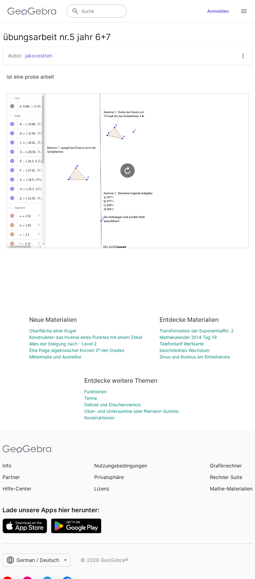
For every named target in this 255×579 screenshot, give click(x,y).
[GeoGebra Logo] (31, 11)
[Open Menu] (244, 11)
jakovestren (38, 55)
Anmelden (218, 11)
